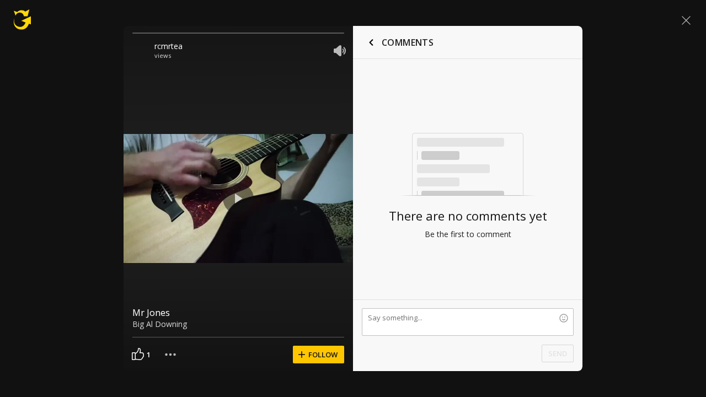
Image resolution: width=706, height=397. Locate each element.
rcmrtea (168, 46)
